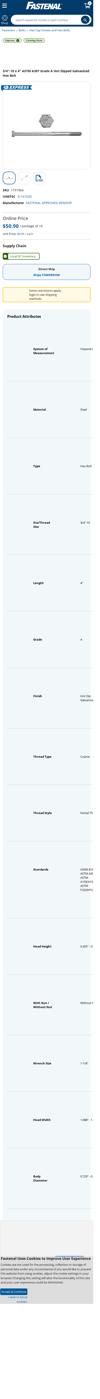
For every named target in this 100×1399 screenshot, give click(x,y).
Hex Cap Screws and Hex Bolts (49, 30)
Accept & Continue (13, 1292)
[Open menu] (3, 6)
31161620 (24, 196)
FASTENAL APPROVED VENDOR (49, 203)
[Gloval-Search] (85, 20)
